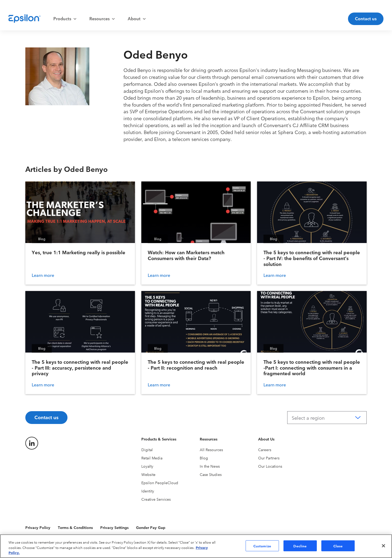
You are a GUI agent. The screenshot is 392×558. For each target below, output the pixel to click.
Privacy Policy (37, 527)
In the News (210, 466)
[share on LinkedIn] (31, 443)
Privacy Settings (114, 527)
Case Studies (211, 474)
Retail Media (151, 457)
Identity (147, 491)
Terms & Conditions (75, 527)
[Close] (383, 546)
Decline (300, 545)
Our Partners (268, 457)
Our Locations (270, 466)
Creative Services (156, 499)
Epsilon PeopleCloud (159, 482)
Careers (264, 449)
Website (148, 474)
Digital (147, 449)
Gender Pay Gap (150, 527)
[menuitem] (65, 18)
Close (338, 545)
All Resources (211, 449)
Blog (204, 457)
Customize (262, 545)
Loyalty (147, 466)
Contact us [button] (366, 18)
